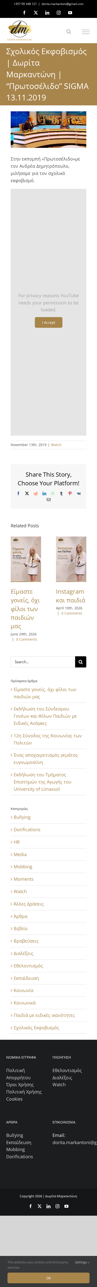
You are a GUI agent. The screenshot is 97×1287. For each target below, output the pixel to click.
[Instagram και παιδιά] (71, 559)
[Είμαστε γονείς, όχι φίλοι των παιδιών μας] (26, 559)
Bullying (22, 817)
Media (20, 854)
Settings (81, 1262)
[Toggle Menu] (86, 32)
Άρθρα (20, 916)
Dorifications (27, 829)
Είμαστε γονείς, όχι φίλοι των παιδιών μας (25, 608)
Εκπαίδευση (26, 978)
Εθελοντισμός (28, 966)
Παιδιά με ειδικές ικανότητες (44, 1015)
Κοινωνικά (25, 1003)
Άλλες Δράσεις (29, 904)
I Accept (48, 322)
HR (17, 842)
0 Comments (26, 639)
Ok (48, 1278)
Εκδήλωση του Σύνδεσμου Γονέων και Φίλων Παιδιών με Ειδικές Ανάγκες (45, 716)
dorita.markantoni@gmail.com (63, 4)
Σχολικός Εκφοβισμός (36, 1028)
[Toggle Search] (68, 31)
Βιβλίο (21, 928)
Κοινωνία (23, 990)
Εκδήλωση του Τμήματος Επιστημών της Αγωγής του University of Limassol (42, 782)
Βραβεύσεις (26, 941)
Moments (24, 879)
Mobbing (23, 867)
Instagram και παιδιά (70, 595)
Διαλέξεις (23, 953)
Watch (56, 444)
